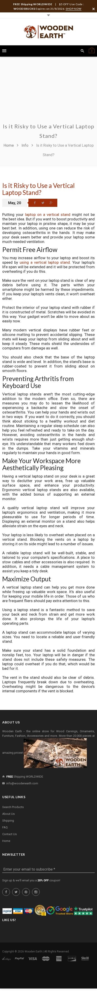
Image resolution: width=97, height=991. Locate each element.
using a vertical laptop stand (45, 262)
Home (9, 145)
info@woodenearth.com (22, 783)
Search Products (13, 807)
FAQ (5, 827)
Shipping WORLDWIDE (24, 776)
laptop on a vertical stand (47, 214)
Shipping (8, 820)
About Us (8, 813)
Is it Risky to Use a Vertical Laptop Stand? (38, 189)
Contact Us (9, 834)
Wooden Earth (33, 951)
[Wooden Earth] (48, 32)
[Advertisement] (48, 92)
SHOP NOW (73, 8)
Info (24, 145)
